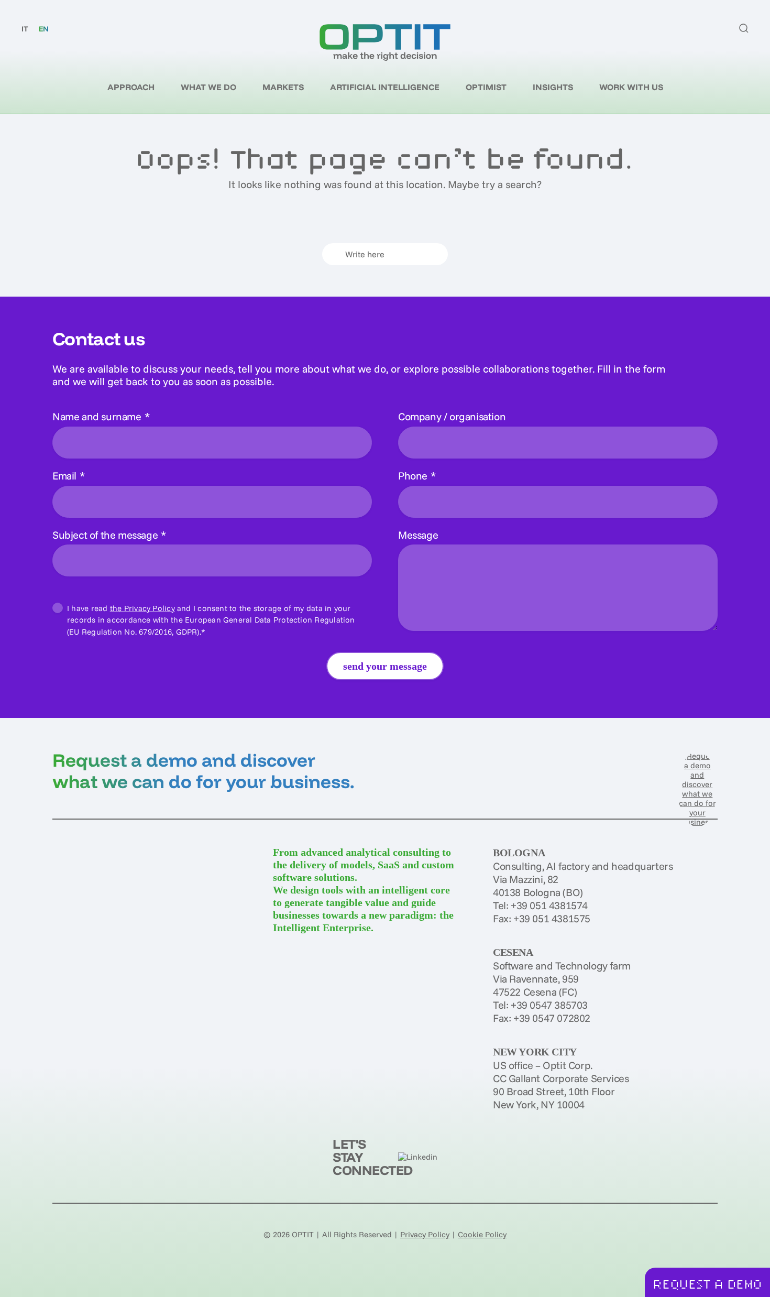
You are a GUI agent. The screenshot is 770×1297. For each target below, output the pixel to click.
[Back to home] (385, 42)
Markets (283, 87)
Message (418, 534)
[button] (744, 28)
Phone (417, 475)
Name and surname (100, 416)
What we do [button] (208, 87)
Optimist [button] (486, 87)
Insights (553, 87)
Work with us (631, 87)
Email (68, 475)
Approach (131, 87)
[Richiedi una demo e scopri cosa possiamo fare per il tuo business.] (697, 788)
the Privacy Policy (142, 608)
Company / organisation (451, 416)
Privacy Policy (424, 1234)
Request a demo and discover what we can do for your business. (203, 770)
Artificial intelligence (384, 87)
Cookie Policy (482, 1234)
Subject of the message (109, 534)
